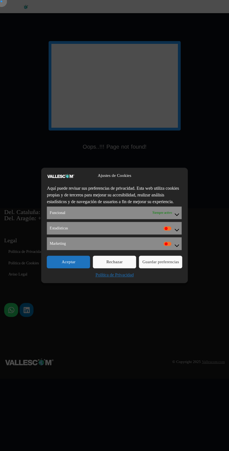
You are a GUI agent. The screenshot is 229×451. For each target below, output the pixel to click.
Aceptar (68, 262)
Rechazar (114, 262)
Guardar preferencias (160, 262)
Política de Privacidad (115, 274)
